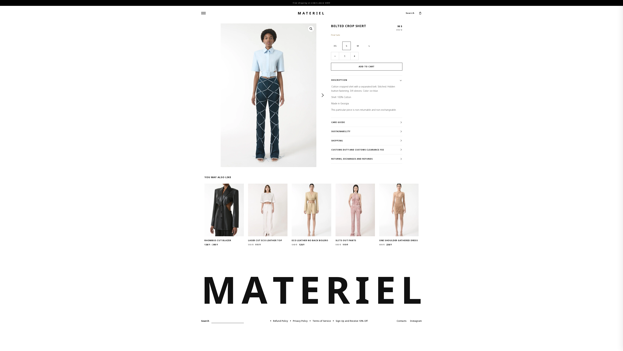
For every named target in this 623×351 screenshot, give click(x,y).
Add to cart (367, 66)
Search (410, 13)
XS (335, 45)
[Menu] (203, 13)
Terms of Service (321, 320)
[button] (311, 29)
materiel (311, 13)
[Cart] (420, 13)
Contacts (401, 320)
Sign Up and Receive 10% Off (352, 320)
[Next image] (322, 95)
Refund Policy (280, 320)
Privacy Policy (300, 320)
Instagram (416, 320)
